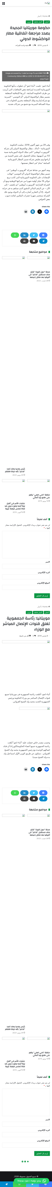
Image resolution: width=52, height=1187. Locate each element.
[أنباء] (47, 3)
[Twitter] (34, 235)
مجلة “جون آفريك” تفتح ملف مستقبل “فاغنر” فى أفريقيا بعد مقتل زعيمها (39, 274)
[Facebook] (43, 235)
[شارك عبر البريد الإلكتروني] (34, 241)
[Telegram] (43, 241)
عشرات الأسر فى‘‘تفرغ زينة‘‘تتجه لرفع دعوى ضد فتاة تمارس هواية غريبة (15, 506)
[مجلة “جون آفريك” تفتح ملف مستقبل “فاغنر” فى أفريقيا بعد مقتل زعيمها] (38, 262)
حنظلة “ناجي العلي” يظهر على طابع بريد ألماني (39, 496)
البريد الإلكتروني (44, 572)
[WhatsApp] (15, 235)
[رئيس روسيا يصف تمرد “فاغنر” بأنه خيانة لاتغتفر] (13, 361)
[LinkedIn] (24, 235)
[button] (31, 1181)
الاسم (48, 562)
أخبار (39, 16)
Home (45, 16)
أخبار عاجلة (38, 22)
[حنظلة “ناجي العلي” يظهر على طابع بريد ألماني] (38, 485)
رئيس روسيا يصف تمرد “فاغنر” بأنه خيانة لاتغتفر (15, 470)
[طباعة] (24, 241)
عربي (29, 22)
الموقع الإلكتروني (43, 583)
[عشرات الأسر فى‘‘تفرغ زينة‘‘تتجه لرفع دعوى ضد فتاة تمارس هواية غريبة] (13, 490)
